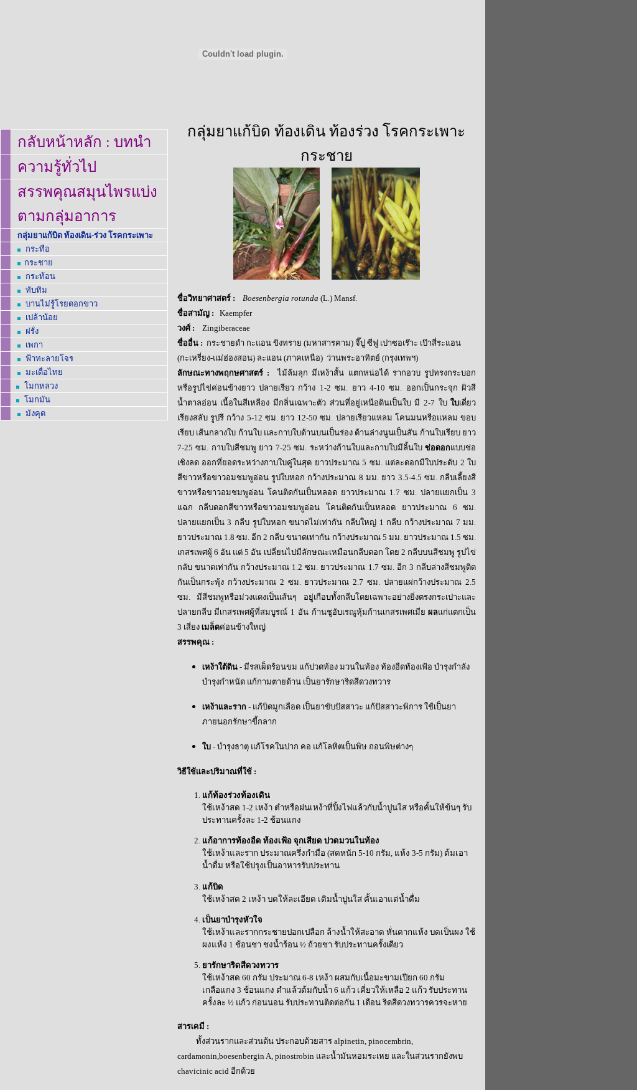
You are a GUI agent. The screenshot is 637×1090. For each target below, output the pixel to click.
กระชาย (38, 262)
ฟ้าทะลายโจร (49, 358)
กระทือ (38, 249)
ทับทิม (36, 290)
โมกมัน (37, 399)
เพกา (34, 344)
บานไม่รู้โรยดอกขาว (62, 303)
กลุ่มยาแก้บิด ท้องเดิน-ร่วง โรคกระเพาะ (85, 235)
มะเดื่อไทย (44, 372)
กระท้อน (40, 276)
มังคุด (35, 413)
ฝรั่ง (32, 331)
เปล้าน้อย (42, 317)
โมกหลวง (41, 386)
